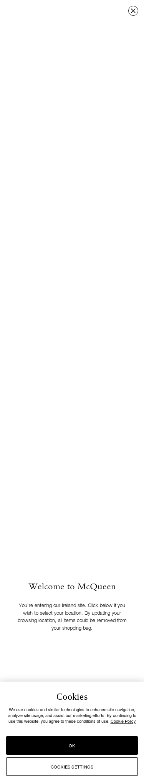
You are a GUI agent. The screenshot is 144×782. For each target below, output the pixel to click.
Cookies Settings (72, 767)
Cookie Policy (123, 721)
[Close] (133, 10)
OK (72, 745)
